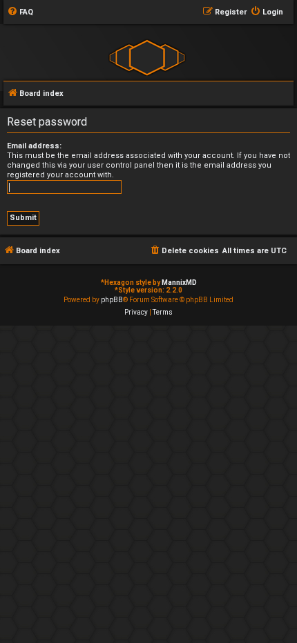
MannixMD (179, 282)
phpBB (112, 300)
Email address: (34, 145)
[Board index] (147, 57)
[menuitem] (20, 12)
